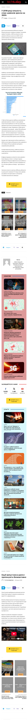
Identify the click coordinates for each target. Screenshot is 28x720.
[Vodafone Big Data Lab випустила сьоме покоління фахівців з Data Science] (14, 284)
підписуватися (22, 388)
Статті (5, 424)
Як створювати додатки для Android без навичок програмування (20, 235)
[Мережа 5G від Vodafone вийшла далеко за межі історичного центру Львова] (14, 347)
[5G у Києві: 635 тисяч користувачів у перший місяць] (14, 304)
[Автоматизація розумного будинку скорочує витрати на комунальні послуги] (14, 503)
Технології (8, 192)
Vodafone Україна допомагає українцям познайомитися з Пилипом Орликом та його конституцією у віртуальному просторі (13, 335)
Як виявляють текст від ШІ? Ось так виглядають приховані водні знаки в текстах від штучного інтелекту (13, 469)
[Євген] (3, 18)
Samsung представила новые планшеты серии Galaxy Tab (7, 206)
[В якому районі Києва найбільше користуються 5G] (14, 367)
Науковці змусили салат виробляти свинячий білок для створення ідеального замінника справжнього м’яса (13, 535)
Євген (5, 18)
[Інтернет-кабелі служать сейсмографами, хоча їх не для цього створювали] (14, 438)
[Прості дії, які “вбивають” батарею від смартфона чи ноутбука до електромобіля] (14, 417)
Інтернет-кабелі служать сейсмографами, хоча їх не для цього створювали (13, 448)
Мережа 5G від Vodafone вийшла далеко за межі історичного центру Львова (13, 357)
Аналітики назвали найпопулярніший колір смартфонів (20, 206)
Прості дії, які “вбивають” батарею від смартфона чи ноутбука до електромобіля (12, 428)
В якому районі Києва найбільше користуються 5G (13, 377)
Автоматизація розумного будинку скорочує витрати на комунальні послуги (13, 514)
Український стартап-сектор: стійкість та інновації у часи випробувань (20, 223)
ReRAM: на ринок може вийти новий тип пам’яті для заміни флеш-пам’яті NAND (7, 223)
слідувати (14, 388)
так (6, 388)
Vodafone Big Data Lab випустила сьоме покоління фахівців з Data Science (14, 294)
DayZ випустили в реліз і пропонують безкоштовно (6, 235)
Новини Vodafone (8, 291)
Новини (8, 7)
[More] (23, 25)
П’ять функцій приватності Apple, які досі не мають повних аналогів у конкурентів (14, 556)
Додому (3, 7)
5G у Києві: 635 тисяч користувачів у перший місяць (13, 314)
